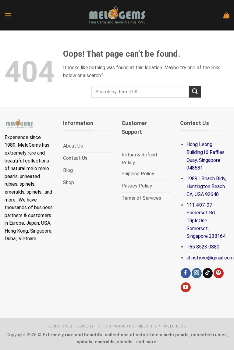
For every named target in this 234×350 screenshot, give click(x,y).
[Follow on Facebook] (186, 273)
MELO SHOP (149, 326)
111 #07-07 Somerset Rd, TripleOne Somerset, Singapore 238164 (205, 220)
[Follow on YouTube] (186, 287)
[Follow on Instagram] (197, 273)
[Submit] (195, 92)
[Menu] (8, 15)
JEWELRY (85, 326)
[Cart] (226, 15)
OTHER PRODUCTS (116, 326)
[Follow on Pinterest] (219, 273)
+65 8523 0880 (202, 247)
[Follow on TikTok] (208, 273)
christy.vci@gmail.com (210, 258)
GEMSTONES (60, 326)
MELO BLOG (175, 326)
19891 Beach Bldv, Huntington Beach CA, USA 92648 (206, 186)
